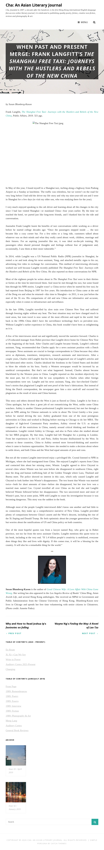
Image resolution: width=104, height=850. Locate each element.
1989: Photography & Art (18, 715)
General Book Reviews (17, 730)
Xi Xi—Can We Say (16, 654)
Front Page (11, 686)
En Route (10, 649)
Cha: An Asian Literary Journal (34, 5)
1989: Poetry (12, 696)
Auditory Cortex (14, 725)
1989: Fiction (12, 711)
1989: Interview (13, 706)
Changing (10, 669)
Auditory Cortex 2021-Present (20, 664)
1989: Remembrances (16, 691)
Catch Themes (59, 843)
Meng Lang (11, 720)
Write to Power (13, 659)
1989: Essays (12, 701)
